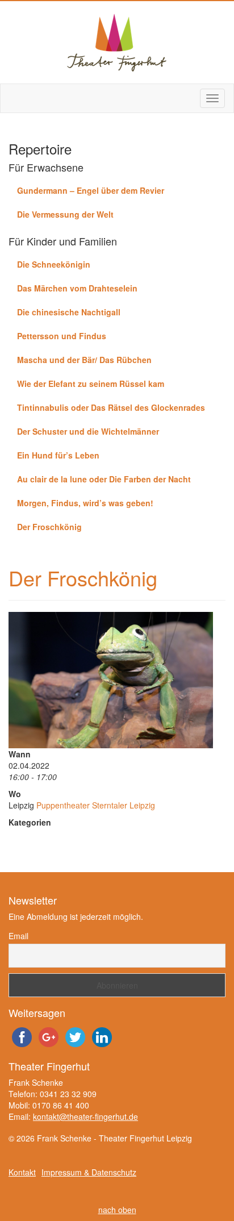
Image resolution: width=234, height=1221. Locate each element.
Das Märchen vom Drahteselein (77, 288)
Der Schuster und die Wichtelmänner (88, 431)
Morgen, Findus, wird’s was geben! (85, 503)
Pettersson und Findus (61, 335)
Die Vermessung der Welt (65, 214)
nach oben (117, 1209)
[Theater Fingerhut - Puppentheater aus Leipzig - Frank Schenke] (117, 42)
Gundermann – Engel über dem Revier (90, 190)
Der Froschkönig (49, 526)
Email (18, 935)
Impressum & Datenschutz (88, 1172)
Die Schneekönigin (53, 264)
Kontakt (22, 1172)
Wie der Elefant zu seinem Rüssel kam (90, 383)
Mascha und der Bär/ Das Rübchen (84, 359)
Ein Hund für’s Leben (58, 455)
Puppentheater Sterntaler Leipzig (95, 805)
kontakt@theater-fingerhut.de (85, 1116)
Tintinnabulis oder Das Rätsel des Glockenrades (111, 407)
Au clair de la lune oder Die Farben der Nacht (104, 479)
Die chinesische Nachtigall (68, 312)
